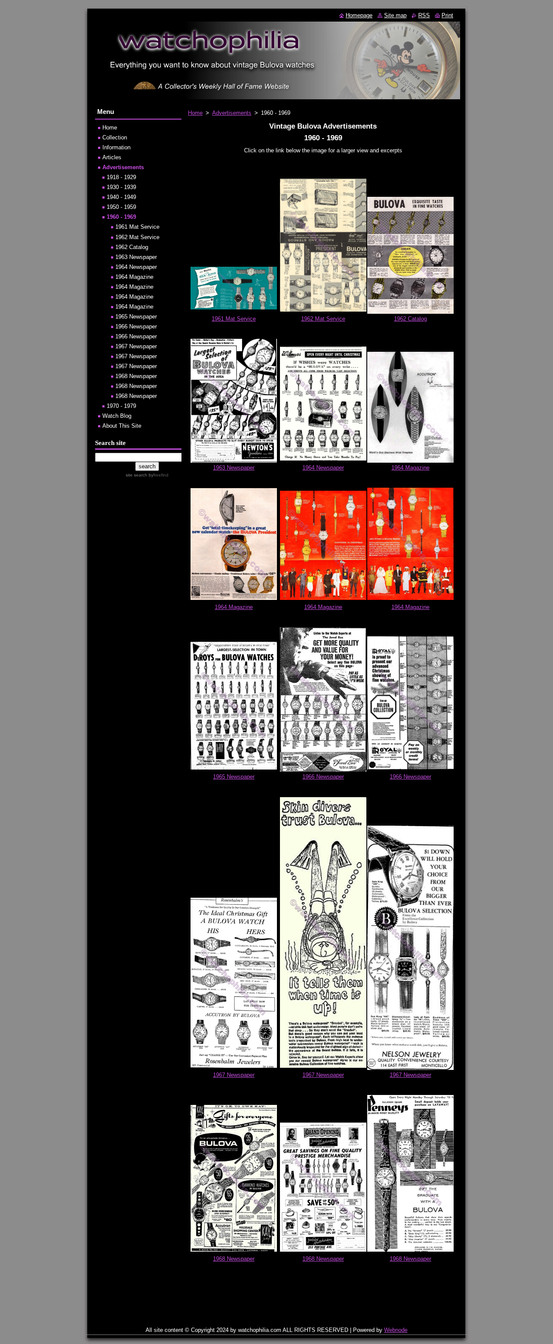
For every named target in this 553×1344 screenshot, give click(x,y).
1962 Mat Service (323, 318)
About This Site (121, 426)
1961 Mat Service (234, 318)
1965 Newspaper (233, 776)
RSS (424, 15)
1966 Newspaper (323, 776)
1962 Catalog (410, 318)
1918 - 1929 (121, 177)
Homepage (359, 15)
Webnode (395, 1330)
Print (447, 15)
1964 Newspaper (323, 467)
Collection (114, 137)
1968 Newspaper (233, 1259)
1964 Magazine (410, 467)
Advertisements (231, 113)
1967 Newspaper (233, 1075)
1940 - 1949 (121, 197)
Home (195, 113)
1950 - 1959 (121, 207)
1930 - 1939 (121, 187)
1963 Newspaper (233, 467)
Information (116, 147)
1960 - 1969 (121, 217)
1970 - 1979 (121, 406)
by (157, 475)
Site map (395, 15)
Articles (111, 157)
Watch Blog (116, 416)
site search (136, 475)
